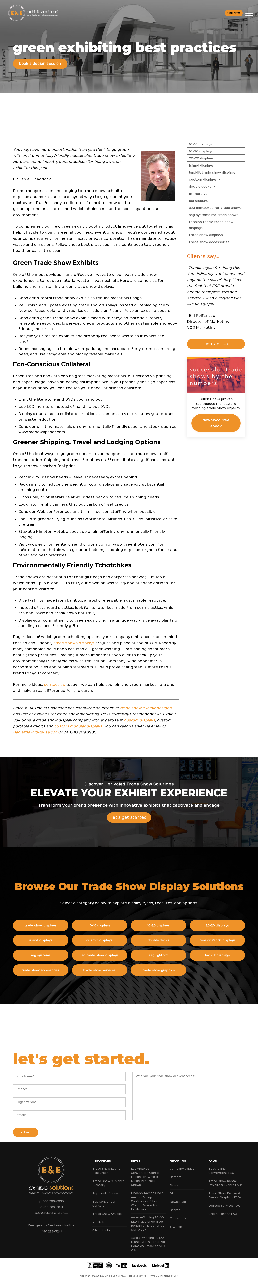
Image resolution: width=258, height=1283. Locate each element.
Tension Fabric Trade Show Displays (211, 225)
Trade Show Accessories (209, 242)
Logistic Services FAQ (224, 1205)
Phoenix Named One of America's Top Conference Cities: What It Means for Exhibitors (148, 1201)
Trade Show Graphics (158, 970)
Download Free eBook (216, 423)
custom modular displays (78, 726)
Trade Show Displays (206, 235)
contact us (54, 685)
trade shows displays (73, 643)
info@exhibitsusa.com (51, 1213)
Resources (101, 1160)
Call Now (233, 13)
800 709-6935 (53, 1201)
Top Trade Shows (105, 1193)
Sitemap (176, 1226)
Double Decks (200, 186)
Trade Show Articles (107, 1214)
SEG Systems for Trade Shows (213, 215)
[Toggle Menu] (249, 13)
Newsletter (178, 1202)
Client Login (101, 1230)
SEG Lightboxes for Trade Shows (215, 208)
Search (175, 1210)
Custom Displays (203, 179)
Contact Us (178, 1218)
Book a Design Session (40, 64)
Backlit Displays (217, 955)
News (135, 1160)
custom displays (139, 720)
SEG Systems (40, 955)
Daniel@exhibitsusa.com (36, 732)
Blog (173, 1193)
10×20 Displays (201, 151)
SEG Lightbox (158, 955)
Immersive (198, 194)
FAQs (212, 1160)
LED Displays (199, 201)
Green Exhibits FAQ (222, 1214)
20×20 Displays (201, 158)
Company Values (182, 1169)
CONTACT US (216, 344)
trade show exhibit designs (146, 708)
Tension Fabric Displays (217, 940)
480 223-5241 (52, 1231)
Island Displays (201, 165)
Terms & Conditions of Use (163, 1276)
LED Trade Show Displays (99, 955)
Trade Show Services (99, 970)
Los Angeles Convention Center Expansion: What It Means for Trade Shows (145, 1177)
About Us (178, 1160)
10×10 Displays (200, 144)
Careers (175, 1177)
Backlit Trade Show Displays (212, 172)
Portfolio (98, 1222)
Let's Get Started (129, 817)
